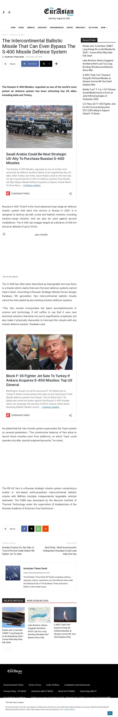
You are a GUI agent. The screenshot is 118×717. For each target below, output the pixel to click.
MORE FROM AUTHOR (37, 601)
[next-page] (9, 648)
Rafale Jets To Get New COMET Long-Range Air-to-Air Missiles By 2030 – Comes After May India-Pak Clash (13, 636)
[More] (56, 64)
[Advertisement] (39, 77)
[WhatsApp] (38, 529)
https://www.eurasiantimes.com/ (37, 573)
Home (5, 34)
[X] (9, 12)
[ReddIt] (45, 529)
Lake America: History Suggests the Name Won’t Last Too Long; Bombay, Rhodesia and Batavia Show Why (38, 631)
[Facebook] (4, 12)
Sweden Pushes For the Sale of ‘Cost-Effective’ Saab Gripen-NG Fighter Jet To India (18, 550)
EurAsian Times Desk (14, 57)
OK (110, 713)
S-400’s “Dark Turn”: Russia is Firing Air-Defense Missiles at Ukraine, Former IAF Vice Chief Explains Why (65, 631)
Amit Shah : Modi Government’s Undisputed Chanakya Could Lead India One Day (60, 550)
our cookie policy (68, 709)
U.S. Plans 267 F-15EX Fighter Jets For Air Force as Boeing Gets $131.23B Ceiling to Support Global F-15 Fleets (99, 109)
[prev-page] (4, 648)
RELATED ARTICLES (13, 601)
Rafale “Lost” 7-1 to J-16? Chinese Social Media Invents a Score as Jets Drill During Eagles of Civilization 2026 (99, 94)
